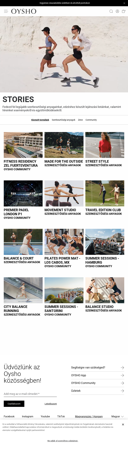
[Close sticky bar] (124, 3)
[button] (124, 11)
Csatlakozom (14, 403)
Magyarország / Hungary (89, 416)
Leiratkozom (51, 403)
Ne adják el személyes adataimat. (62, 441)
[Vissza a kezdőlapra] (23, 11)
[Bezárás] (123, 424)
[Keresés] (111, 11)
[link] (117, 11)
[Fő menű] (6, 11)
